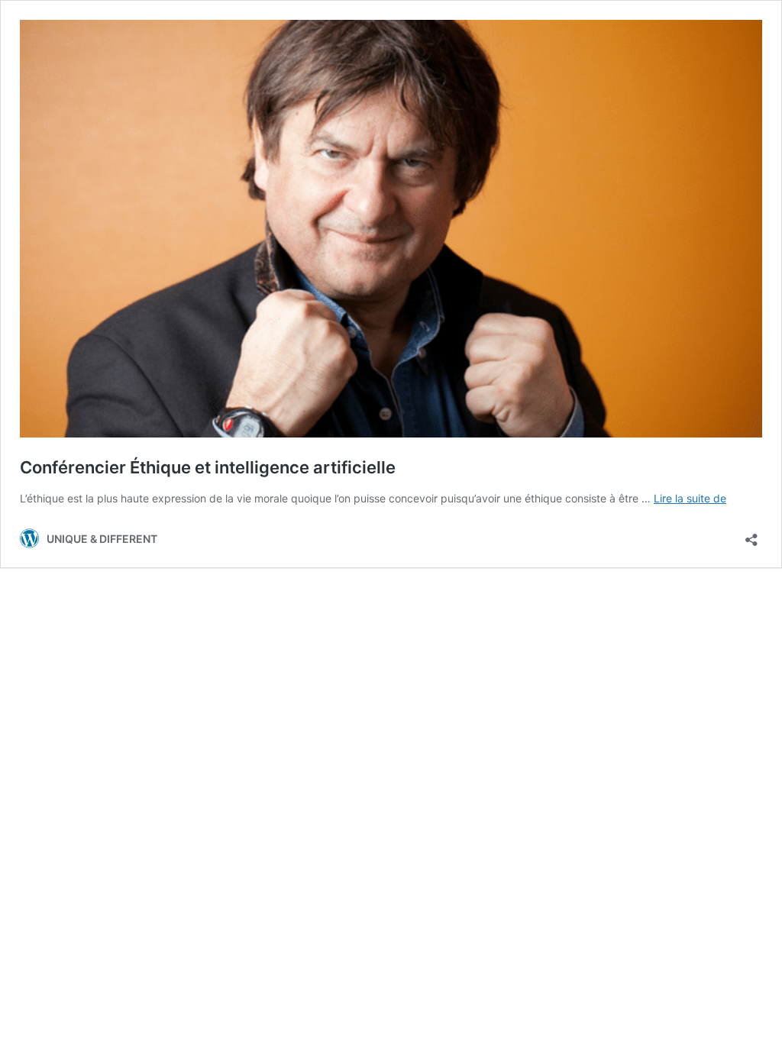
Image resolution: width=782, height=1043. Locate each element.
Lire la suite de (690, 498)
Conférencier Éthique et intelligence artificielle (208, 467)
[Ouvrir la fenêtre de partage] (751, 535)
